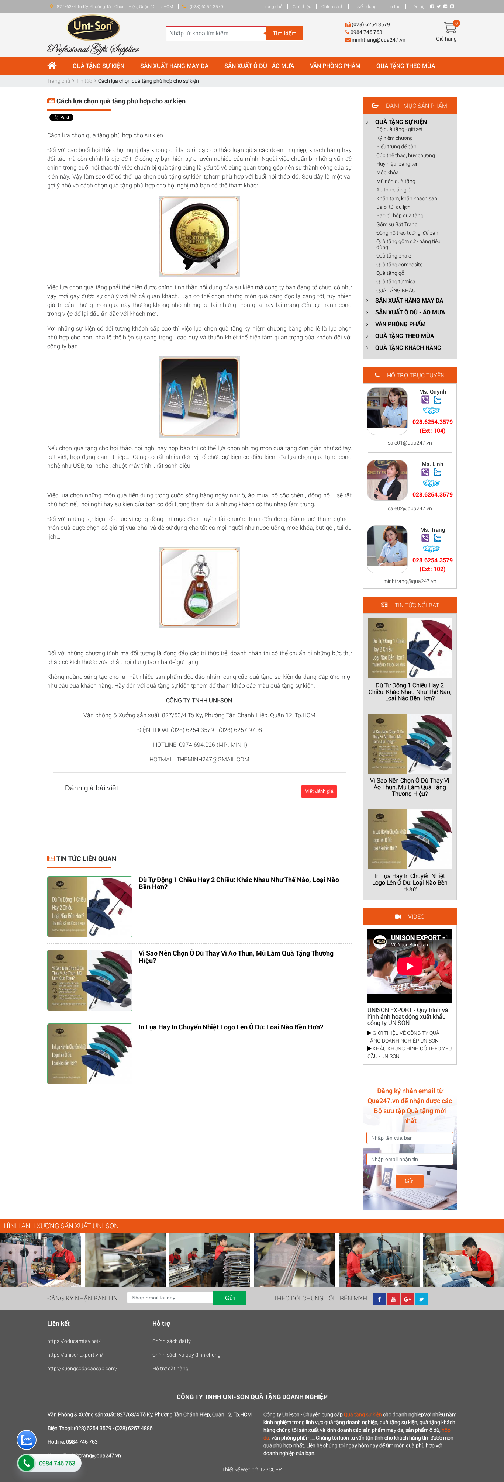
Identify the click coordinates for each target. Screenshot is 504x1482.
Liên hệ (417, 6)
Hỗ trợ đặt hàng (170, 1368)
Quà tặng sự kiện (363, 1414)
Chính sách (332, 6)
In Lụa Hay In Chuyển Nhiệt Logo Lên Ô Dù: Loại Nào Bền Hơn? (231, 1026)
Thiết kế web (236, 1469)
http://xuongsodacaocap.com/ (82, 1368)
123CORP (271, 1469)
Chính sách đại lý (171, 1340)
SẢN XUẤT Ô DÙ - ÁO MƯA (259, 65)
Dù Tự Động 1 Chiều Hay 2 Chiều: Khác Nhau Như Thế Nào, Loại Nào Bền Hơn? (239, 883)
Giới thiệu (302, 6)
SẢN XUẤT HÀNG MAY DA (174, 65)
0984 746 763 (57, 1463)
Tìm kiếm (285, 33)
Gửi (410, 1181)
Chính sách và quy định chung (186, 1354)
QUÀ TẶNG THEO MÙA (405, 65)
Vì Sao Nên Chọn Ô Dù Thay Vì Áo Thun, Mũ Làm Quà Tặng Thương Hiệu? (236, 957)
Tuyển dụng (365, 6)
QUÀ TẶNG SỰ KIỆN (98, 65)
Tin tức (393, 6)
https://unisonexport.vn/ (75, 1354)
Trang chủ (273, 6)
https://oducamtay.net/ (74, 1340)
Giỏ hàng (446, 38)
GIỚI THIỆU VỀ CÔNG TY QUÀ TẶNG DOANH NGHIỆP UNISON (403, 1036)
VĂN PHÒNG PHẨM (335, 65)
